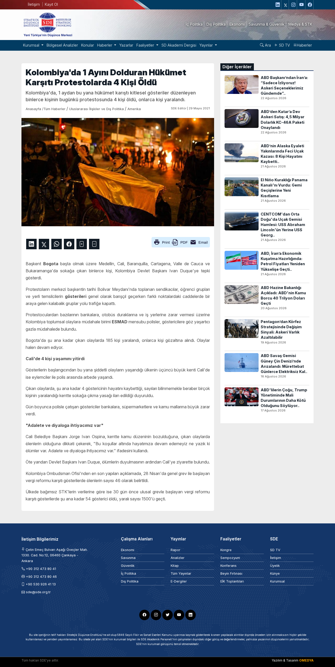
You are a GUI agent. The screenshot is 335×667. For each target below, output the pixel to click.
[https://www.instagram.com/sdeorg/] (293, 4)
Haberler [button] (105, 45)
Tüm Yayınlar (181, 573)
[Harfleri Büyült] (81, 244)
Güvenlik (128, 566)
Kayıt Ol (51, 4)
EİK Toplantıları (232, 581)
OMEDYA (306, 660)
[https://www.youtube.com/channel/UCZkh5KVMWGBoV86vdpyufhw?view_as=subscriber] (301, 4)
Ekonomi (127, 550)
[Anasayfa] (47, 24)
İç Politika (128, 573)
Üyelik (275, 566)
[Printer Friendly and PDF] (181, 241)
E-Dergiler (179, 581)
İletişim (34, 4)
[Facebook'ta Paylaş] (69, 244)
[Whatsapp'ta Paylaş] (56, 244)
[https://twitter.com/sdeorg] (285, 4)
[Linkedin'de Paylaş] (31, 244)
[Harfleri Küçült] (94, 244)
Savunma (128, 558)
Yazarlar (126, 45)
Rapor (175, 550)
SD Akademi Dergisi (178, 45)
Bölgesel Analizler (62, 45)
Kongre (226, 550)
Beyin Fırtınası (231, 573)
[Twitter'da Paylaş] (44, 244)
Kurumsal (277, 581)
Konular (87, 45)
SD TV (284, 45)
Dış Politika (129, 581)
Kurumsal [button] (31, 45)
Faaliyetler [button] (145, 45)
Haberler (304, 45)
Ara (267, 45)
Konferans (228, 566)
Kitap (175, 566)
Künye (275, 573)
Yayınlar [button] (206, 45)
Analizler (178, 558)
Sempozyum (230, 558)
